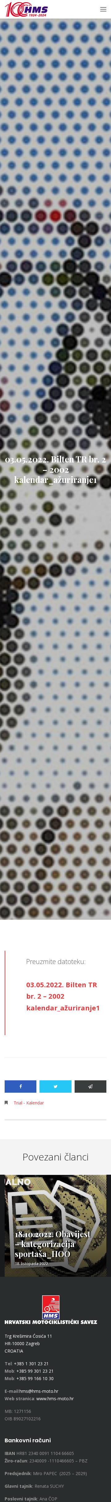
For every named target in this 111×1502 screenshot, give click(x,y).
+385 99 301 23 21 (35, 1371)
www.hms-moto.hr (55, 1398)
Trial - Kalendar (29, 1103)
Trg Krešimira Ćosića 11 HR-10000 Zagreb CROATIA (28, 1343)
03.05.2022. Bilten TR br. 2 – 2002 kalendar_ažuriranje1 (63, 996)
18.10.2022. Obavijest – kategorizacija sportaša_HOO (52, 1244)
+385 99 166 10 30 (35, 1378)
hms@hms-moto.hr (38, 1391)
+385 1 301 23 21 (31, 1363)
